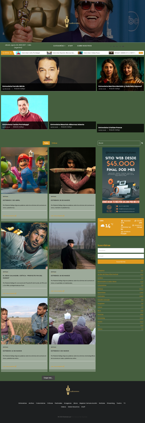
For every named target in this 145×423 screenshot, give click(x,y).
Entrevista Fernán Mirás (13, 86)
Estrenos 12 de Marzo (12, 351)
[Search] (142, 143)
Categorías (58, 46)
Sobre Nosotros (84, 46)
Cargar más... (48, 378)
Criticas (5, 196)
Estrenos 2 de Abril (120, 53)
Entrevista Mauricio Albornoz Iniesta (33, 53)
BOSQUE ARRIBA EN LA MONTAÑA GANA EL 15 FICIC (101, 53)
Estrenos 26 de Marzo (60, 200)
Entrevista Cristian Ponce (61, 53)
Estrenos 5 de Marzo (60, 351)
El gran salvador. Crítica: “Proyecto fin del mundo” (22, 277)
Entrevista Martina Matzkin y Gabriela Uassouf (120, 86)
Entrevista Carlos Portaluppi (15, 125)
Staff (70, 46)
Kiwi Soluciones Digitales (79, 417)
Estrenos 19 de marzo (60, 276)
